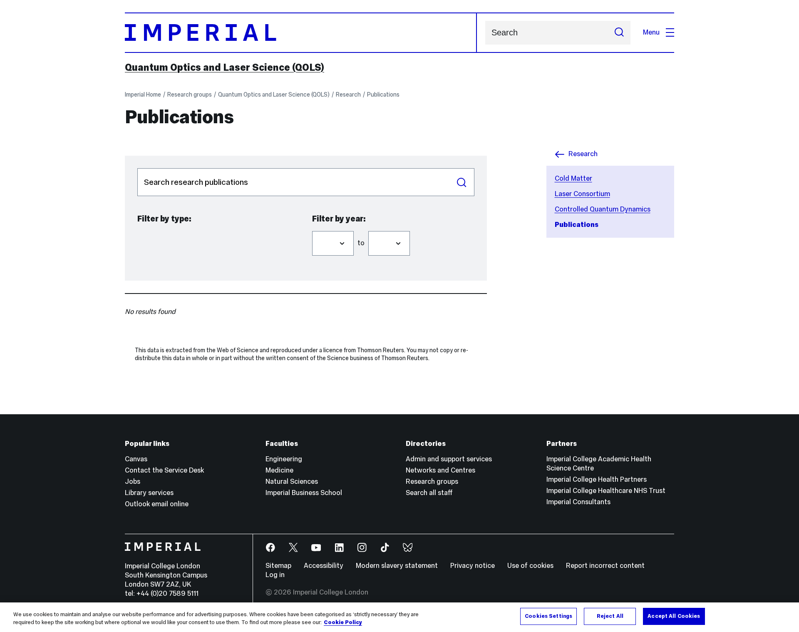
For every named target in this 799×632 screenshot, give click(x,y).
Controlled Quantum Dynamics (602, 209)
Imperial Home (143, 94)
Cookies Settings (548, 616)
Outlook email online (157, 504)
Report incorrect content (605, 565)
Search (461, 182)
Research (348, 94)
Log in (275, 574)
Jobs (132, 481)
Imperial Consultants (578, 502)
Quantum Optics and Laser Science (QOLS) (224, 67)
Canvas (136, 459)
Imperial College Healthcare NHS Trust (605, 490)
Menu (651, 32)
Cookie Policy (343, 623)
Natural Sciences (292, 481)
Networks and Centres (440, 470)
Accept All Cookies (674, 616)
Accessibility (323, 565)
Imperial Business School (304, 492)
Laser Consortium (582, 193)
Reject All (610, 616)
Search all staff (429, 492)
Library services (149, 492)
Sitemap (278, 565)
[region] (399, 617)
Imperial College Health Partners (596, 479)
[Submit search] (619, 33)
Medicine (279, 470)
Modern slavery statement (397, 565)
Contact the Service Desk (164, 470)
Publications (383, 94)
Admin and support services (449, 459)
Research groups (189, 94)
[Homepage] (301, 32)
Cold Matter (573, 178)
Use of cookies (530, 565)
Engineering (284, 459)
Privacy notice (472, 565)
